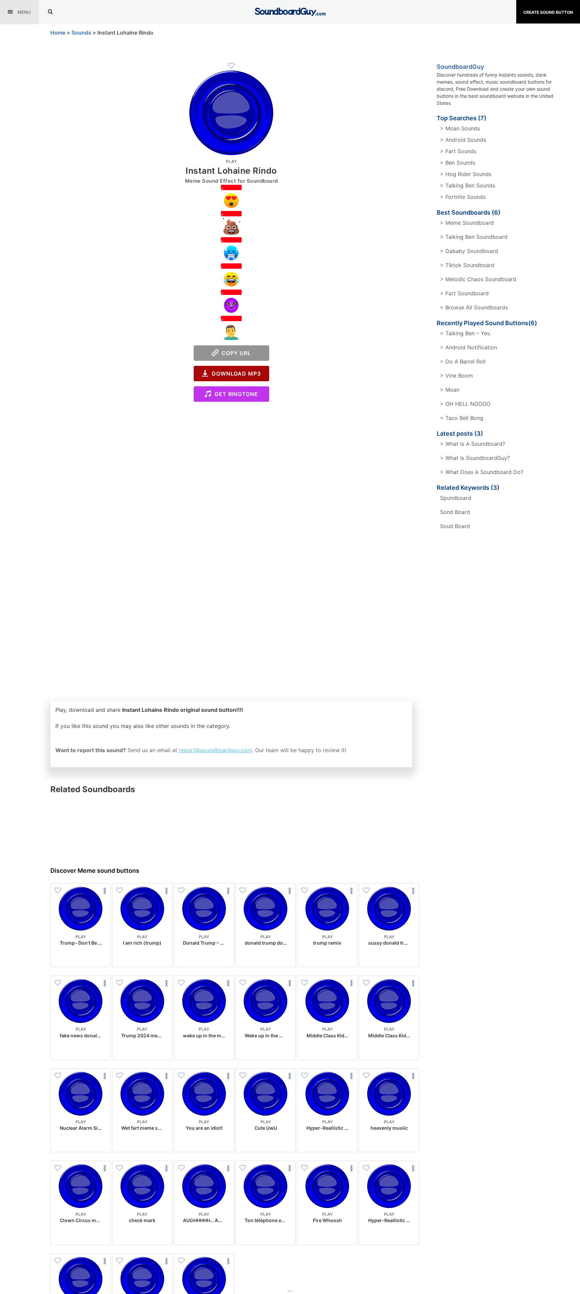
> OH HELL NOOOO (465, 403)
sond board (455, 512)
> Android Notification (468, 347)
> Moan (450, 389)
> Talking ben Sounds (467, 185)
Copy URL (235, 353)
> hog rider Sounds (465, 174)
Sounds (81, 32)
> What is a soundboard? (472, 443)
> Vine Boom (456, 375)
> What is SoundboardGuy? (475, 458)
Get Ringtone (234, 394)
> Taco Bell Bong (461, 418)
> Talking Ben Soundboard (474, 236)
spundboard (455, 497)
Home (57, 32)
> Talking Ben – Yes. (465, 333)
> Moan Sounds (460, 128)
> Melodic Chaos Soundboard (478, 279)
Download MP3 (234, 373)
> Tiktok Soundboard (467, 265)
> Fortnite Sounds (463, 196)
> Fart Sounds (458, 151)
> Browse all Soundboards (474, 307)
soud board (455, 526)
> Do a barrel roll (463, 361)
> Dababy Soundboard (469, 251)
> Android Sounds (463, 139)
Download (80, 956)
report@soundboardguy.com (215, 750)
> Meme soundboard (467, 222)
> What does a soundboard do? (481, 472)
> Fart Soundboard (464, 293)
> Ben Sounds (457, 162)
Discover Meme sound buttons (94, 870)
